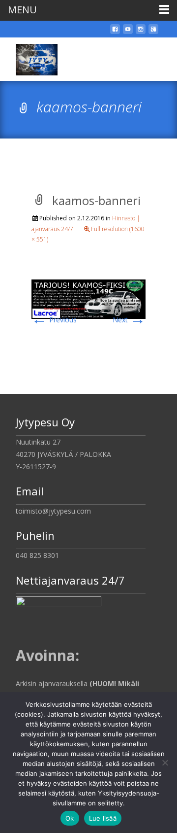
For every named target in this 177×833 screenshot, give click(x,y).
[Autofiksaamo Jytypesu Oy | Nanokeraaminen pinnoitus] (29, 57)
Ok (69, 818)
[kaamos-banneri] (88, 298)
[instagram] (141, 32)
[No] (165, 762)
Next (129, 319)
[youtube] (128, 32)
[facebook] (115, 32)
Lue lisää (103, 818)
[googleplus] (153, 32)
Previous (54, 319)
